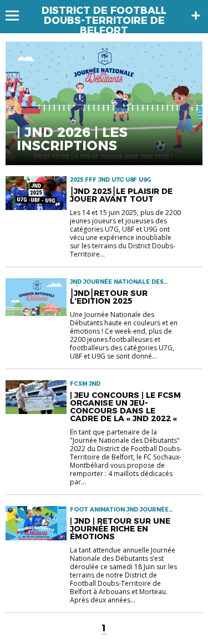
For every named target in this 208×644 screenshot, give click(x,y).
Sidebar (195, 15)
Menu (17, 15)
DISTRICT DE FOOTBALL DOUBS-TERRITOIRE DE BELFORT (104, 20)
